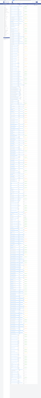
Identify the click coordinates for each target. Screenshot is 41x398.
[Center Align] (12, 2)
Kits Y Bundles (5, 21)
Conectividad (5, 10)
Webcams (5, 39)
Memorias (5, 22)
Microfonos (5, 23)
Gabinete (5, 18)
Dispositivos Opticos (6, 16)
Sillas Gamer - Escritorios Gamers (6, 33)
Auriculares (5, 7)
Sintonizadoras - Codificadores (5, 34)
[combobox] (6, 5)
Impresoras (5, 20)
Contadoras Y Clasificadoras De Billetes (6, 12)
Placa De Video (5, 31)
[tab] (37, 0)
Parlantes (5, 29)
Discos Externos (5, 14)
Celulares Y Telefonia (6, 9)
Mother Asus (5, 25)
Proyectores (5, 32)
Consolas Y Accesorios (6, 11)
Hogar (4, 19)
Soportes (5, 36)
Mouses (4, 27)
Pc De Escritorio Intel (6, 30)
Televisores (5, 38)
